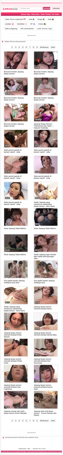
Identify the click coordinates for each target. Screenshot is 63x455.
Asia (31, 19)
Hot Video (55, 14)
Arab (50, 19)
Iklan (28, 448)
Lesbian (8, 24)
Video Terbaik (46, 14)
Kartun (41, 24)
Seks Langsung (11, 29)
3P (31, 24)
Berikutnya (44, 47)
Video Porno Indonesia (14, 19)
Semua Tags (25, 14)
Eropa (40, 19)
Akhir (53, 47)
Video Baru (35, 14)
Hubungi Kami (22, 448)
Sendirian (21, 24)
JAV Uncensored (26, 29)
